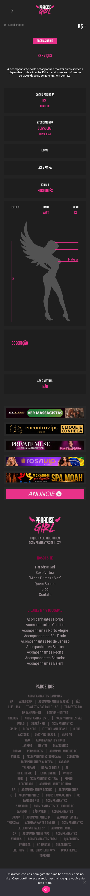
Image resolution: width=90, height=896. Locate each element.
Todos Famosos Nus (58, 795)
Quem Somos (45, 583)
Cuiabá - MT (38, 723)
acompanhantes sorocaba (44, 756)
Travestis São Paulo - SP (42, 707)
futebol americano (54, 729)
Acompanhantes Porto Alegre (45, 630)
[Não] (84, 882)
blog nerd (29, 729)
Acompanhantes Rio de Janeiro (45, 641)
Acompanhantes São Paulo (45, 635)
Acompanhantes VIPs (36, 833)
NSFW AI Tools (50, 768)
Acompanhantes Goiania (36, 790)
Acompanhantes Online (40, 822)
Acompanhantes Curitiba (45, 624)
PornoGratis (35, 751)
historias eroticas (42, 850)
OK (46, 889)
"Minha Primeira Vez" (45, 578)
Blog (45, 589)
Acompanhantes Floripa (45, 619)
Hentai (42, 745)
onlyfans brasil (45, 734)
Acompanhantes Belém (45, 663)
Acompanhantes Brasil (43, 839)
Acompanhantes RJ (37, 718)
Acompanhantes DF (38, 817)
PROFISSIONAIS (45, 41)
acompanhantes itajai (44, 778)
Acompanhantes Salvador (45, 658)
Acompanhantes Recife (45, 652)
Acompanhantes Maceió (53, 701)
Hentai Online (48, 773)
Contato (45, 594)
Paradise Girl (45, 567)
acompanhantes (29, 795)
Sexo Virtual (45, 572)
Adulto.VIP (25, 701)
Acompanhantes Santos (45, 646)
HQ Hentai (43, 845)
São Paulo (39, 811)
